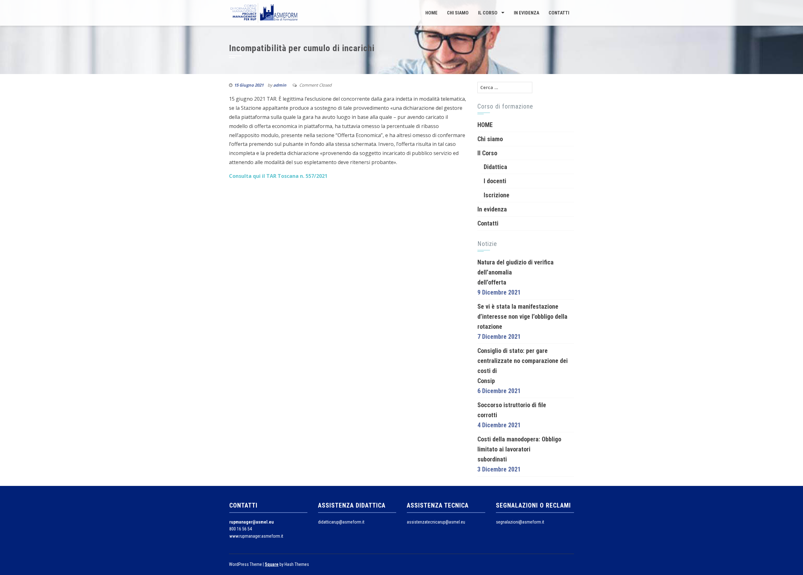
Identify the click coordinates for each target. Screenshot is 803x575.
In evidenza (526, 13)
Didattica (495, 167)
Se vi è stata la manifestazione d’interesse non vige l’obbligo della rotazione (522, 316)
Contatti (559, 13)
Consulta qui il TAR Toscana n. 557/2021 (278, 176)
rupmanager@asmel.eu (251, 521)
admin (279, 85)
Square (272, 564)
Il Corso (487, 13)
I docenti (495, 181)
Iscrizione (496, 195)
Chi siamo (458, 13)
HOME (431, 13)
